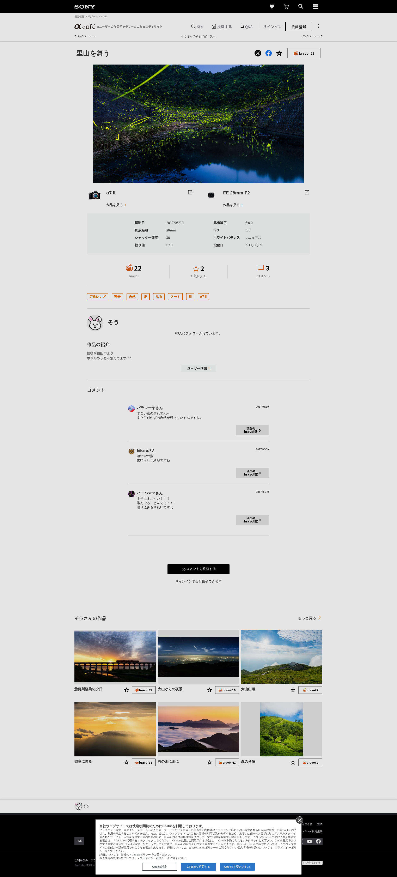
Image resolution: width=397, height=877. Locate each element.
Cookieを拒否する (198, 866)
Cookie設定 (159, 866)
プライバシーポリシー (153, 858)
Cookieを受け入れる (237, 866)
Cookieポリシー (141, 854)
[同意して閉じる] (299, 819)
